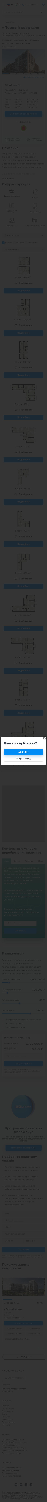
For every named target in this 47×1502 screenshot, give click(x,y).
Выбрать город (23, 759)
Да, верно (23, 752)
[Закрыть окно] (44, 738)
